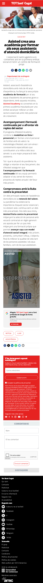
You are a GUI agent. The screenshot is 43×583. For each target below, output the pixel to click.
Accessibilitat (7, 500)
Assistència (11, 339)
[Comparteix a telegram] (27, 70)
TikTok (8, 537)
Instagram (10, 520)
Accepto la (19, 383)
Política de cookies (9, 560)
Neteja (8, 333)
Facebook (10, 511)
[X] (12, 417)
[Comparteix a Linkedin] (19, 70)
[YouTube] (19, 417)
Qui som (5, 481)
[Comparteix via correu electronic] (30, 70)
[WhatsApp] (23, 417)
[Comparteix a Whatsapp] (23, 70)
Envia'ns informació (9, 493)
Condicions (6, 553)
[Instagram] (15, 417)
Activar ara (15, 324)
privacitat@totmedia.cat (12, 408)
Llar (19, 333)
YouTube (9, 524)
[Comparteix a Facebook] (12, 70)
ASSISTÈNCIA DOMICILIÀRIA (12, 251)
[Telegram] (26, 417)
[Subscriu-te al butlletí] (6, 417)
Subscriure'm (21, 377)
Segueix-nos (6, 496)
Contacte (5, 484)
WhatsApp (10, 528)
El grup (4, 544)
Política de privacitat (10, 556)
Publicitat (5, 487)
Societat (21, 37)
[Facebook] (9, 417)
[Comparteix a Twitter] (16, 70)
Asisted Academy (11, 103)
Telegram (9, 533)
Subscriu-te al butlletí (10, 490)
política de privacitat (23, 382)
